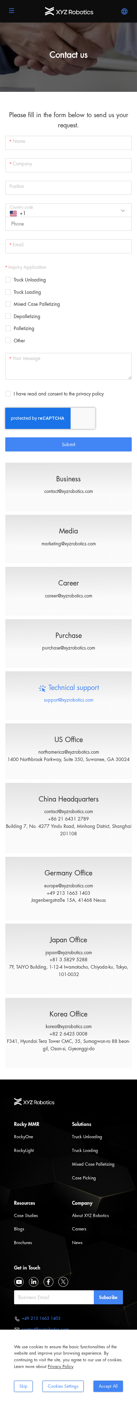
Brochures (23, 1243)
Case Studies (26, 1216)
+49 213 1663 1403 (41, 1318)
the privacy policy (86, 394)
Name (19, 141)
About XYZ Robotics (90, 1216)
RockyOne (23, 1137)
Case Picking (84, 1178)
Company (22, 164)
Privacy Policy (60, 1366)
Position (16, 186)
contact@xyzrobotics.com (68, 491)
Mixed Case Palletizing (93, 1164)
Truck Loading (85, 1150)
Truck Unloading (87, 1137)
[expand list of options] (124, 211)
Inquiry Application (27, 267)
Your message (26, 358)
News (77, 1243)
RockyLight (24, 1150)
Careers (79, 1229)
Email (18, 244)
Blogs (19, 1229)
